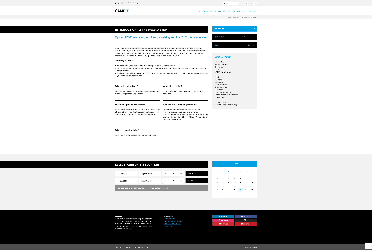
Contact (252, 11)
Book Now (219, 29)
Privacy (254, 247)
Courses (235, 17)
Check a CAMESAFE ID (172, 223)
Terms (247, 247)
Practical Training (226, 11)
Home (229, 17)
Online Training (209, 11)
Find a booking (133, 3)
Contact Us (168, 226)
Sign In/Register (120, 3)
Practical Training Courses (173, 221)
